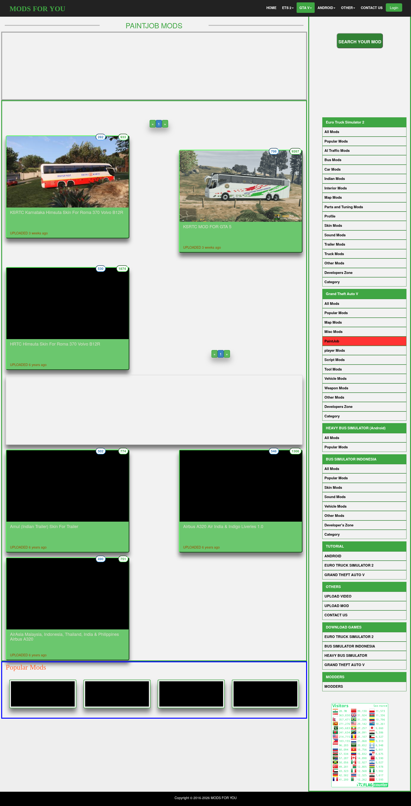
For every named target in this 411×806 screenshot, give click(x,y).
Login (394, 7)
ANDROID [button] (325, 7)
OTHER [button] (347, 7)
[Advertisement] (154, 66)
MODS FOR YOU (37, 9)
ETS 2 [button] (286, 7)
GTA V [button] (304, 7)
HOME (271, 7)
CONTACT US (371, 7)
